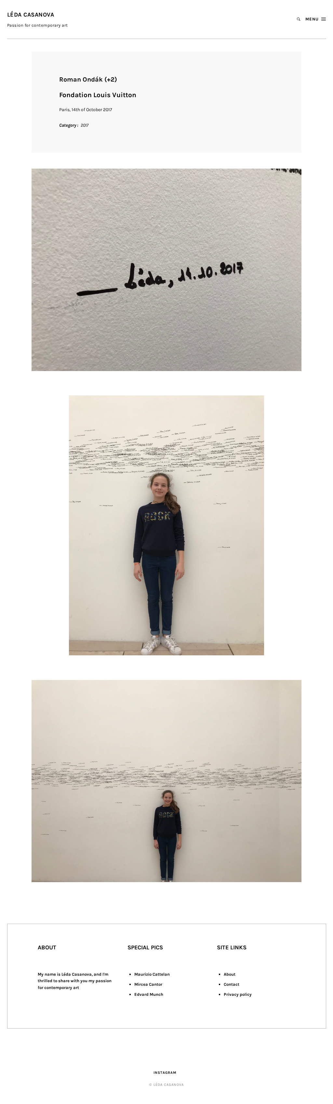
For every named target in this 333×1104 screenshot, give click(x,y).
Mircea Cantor (148, 984)
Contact (231, 984)
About (229, 974)
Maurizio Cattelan (152, 974)
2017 (84, 125)
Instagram (165, 1073)
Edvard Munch (148, 994)
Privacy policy (238, 994)
